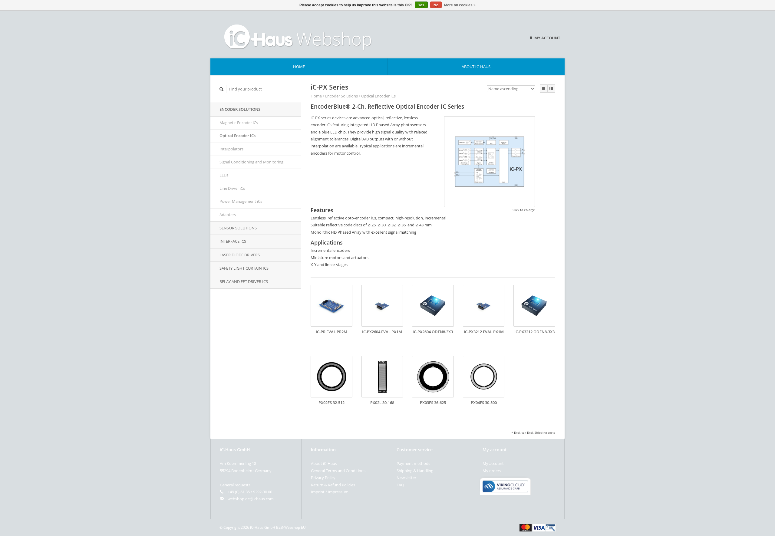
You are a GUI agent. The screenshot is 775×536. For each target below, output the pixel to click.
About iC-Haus (476, 66)
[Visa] (539, 527)
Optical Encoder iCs (237, 135)
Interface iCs (232, 241)
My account (546, 38)
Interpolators (231, 149)
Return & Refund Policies (333, 485)
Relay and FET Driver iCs (243, 281)
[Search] (221, 89)
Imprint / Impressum (329, 492)
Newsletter (406, 477)
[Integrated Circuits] (363, 34)
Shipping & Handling (415, 470)
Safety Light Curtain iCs (244, 268)
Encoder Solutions (239, 109)
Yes (421, 5)
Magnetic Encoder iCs (238, 122)
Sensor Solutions (238, 228)
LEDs (223, 175)
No (436, 5)
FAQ (400, 485)
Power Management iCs (240, 201)
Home (299, 66)
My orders (492, 470)
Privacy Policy (323, 477)
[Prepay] (551, 527)
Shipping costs (545, 432)
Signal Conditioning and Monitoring (251, 162)
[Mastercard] (525, 527)
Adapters (227, 214)
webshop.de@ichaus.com (251, 498)
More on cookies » (460, 5)
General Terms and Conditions (338, 470)
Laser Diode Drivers (239, 255)
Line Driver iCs (232, 188)
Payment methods (413, 463)
